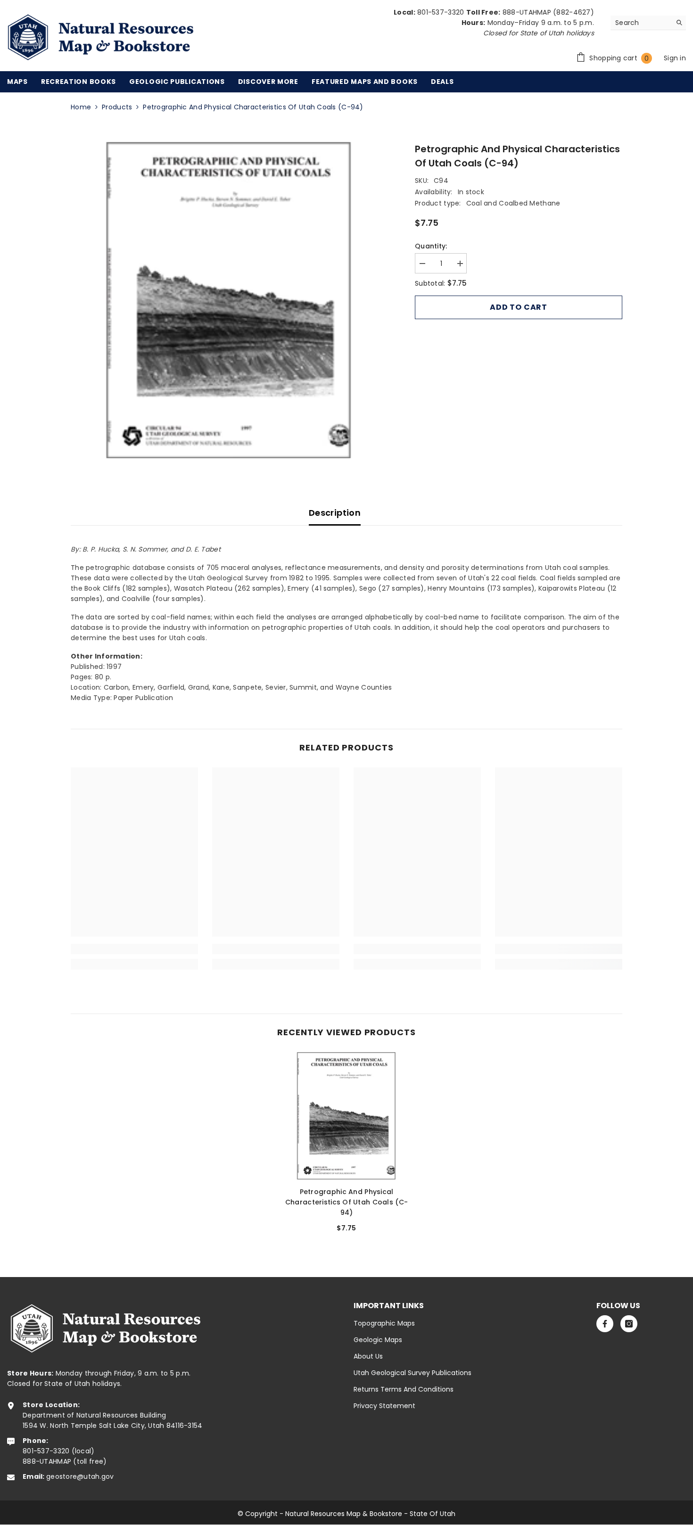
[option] (229, 300)
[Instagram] (628, 1323)
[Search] (648, 23)
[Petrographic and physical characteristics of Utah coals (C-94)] (346, 1115)
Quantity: (431, 246)
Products (117, 107)
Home (81, 107)
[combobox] (640, 23)
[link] (134, 949)
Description (335, 513)
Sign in (675, 58)
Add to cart (518, 307)
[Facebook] (604, 1323)
